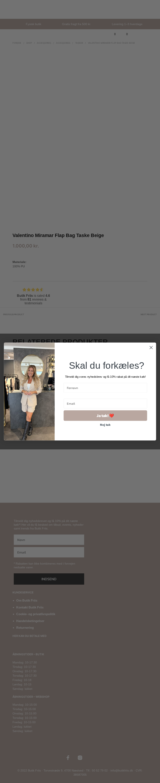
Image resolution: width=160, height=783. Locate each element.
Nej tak (105, 424)
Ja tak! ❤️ (105, 415)
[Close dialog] (151, 347)
